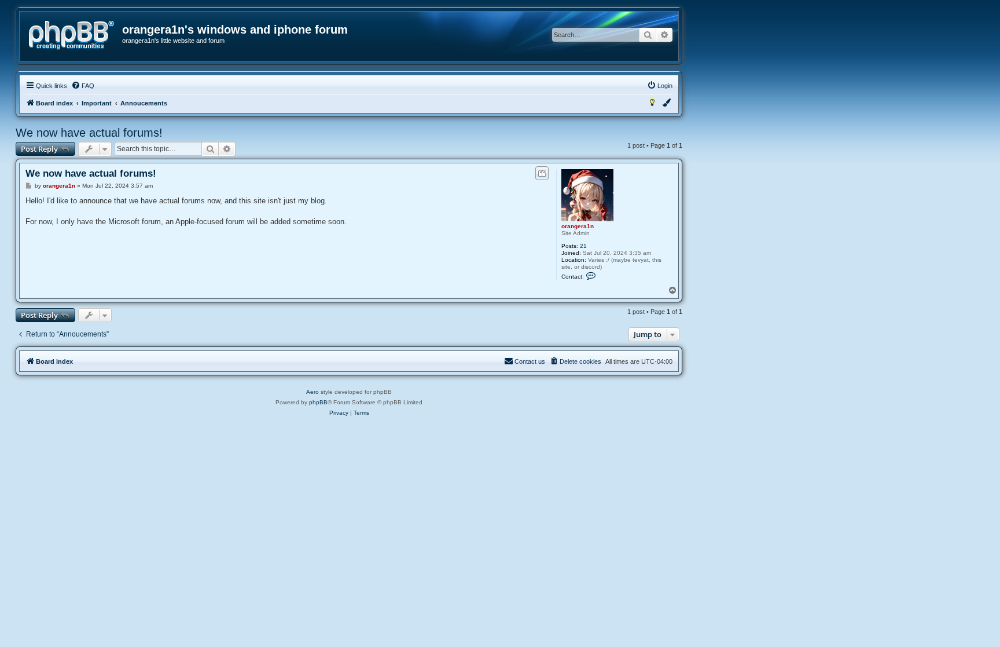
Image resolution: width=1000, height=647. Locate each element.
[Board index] (71, 35)
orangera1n (577, 226)
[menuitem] (82, 86)
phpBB (318, 402)
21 (583, 246)
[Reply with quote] (542, 173)
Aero (312, 392)
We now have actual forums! (89, 132)
